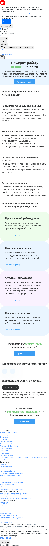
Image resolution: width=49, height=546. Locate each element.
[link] (4, 44)
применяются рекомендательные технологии (19, 525)
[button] (2, 50)
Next (12, 371)
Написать (24, 421)
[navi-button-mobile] (2, 57)
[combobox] (5, 542)
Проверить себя (24, 82)
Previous (4, 371)
